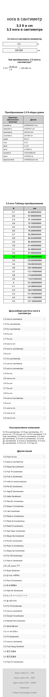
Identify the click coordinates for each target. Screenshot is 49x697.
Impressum (24, 688)
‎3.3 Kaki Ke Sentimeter (13, 590)
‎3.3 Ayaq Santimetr (11, 570)
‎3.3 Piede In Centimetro (13, 516)
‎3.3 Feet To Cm (10, 457)
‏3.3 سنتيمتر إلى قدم (11, 565)
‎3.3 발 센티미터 (10, 601)
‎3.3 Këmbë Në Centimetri (14, 621)
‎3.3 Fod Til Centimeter (13, 472)
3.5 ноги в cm (9, 378)
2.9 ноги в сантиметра (13, 349)
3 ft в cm (7, 354)
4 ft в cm (7, 403)
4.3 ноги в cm (9, 418)
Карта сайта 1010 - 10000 (24, 683)
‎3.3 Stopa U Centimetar (13, 506)
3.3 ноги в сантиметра (13, 368)
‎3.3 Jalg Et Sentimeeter (13, 491)
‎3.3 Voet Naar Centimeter (14, 531)
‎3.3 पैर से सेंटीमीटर (10, 585)
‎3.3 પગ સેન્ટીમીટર (10, 631)
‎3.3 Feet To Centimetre (13, 662)
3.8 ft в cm (7, 393)
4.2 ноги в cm (9, 413)
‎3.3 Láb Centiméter (11, 511)
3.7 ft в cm (7, 388)
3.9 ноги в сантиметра (13, 398)
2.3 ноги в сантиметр (12, 319)
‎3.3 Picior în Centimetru (13, 546)
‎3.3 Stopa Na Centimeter (14, 551)
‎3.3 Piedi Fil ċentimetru (13, 526)
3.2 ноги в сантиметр (12, 363)
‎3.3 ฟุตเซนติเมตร (10, 626)
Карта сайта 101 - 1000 (24, 678)
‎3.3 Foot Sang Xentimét (13, 646)
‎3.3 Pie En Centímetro (12, 486)
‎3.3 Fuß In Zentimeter (12, 476)
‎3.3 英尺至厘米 (9, 657)
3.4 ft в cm (7, 373)
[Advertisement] (24, 7)
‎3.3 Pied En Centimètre (13, 501)
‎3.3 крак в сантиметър (13, 462)
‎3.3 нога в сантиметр (12, 611)
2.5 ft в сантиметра (11, 329)
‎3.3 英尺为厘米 (9, 651)
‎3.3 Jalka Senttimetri (12, 496)
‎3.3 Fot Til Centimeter (12, 606)
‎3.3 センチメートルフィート (15, 595)
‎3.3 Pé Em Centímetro (13, 541)
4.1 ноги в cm (9, 408)
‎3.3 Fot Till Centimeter (12, 556)
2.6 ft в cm (7, 334)
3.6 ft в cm (7, 383)
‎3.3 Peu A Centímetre (12, 580)
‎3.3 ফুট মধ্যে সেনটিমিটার (11, 575)
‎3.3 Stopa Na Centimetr (13, 467)
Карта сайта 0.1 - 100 (24, 673)
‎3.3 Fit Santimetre (11, 636)
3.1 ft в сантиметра (11, 358)
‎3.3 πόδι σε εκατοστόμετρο (15, 481)
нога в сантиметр (24, 18)
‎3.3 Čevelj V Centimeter (13, 616)
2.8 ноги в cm (9, 344)
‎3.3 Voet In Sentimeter (13, 561)
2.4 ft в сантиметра (11, 324)
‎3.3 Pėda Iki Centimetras (14, 521)
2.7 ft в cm (7, 339)
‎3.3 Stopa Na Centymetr (13, 536)
